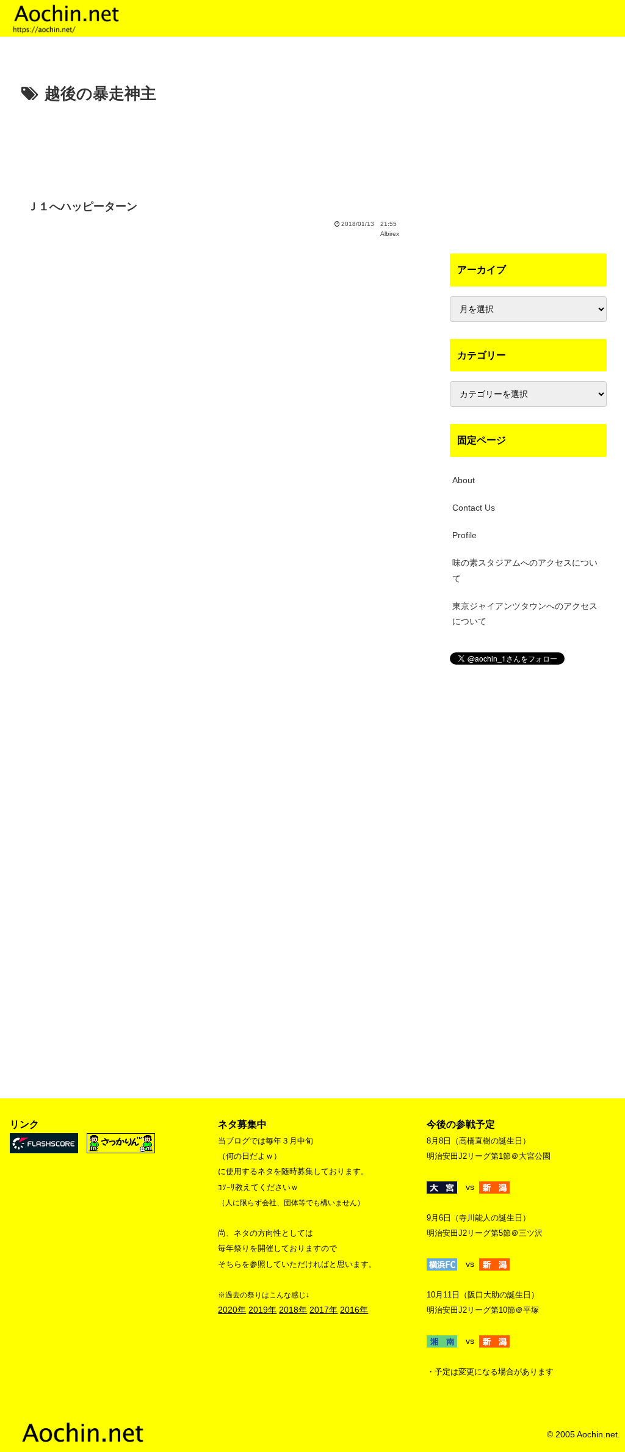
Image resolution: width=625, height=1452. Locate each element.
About (463, 480)
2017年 (323, 1310)
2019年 (262, 1310)
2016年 (354, 1310)
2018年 (293, 1310)
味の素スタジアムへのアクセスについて (525, 570)
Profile (464, 535)
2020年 (232, 1310)
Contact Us (473, 508)
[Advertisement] (213, 144)
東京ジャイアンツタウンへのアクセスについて (525, 613)
